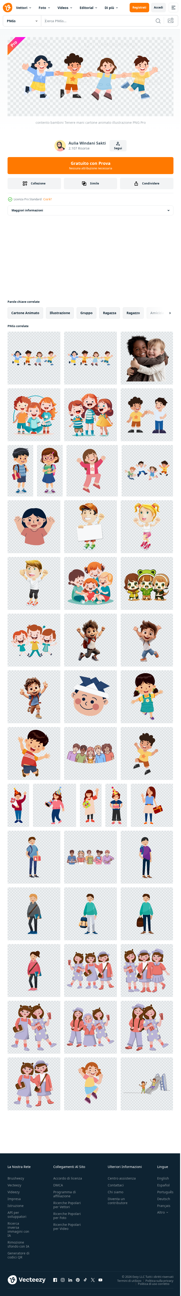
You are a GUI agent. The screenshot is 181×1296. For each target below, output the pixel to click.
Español (160, 1183)
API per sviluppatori (17, 1213)
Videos (63, 7)
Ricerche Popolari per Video (67, 1225)
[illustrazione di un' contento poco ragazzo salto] (147, 751)
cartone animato (25, 311)
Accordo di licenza (67, 1176)
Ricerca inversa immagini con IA (18, 1227)
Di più (109, 7)
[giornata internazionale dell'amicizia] (147, 968)
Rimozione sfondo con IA (18, 1242)
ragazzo (133, 311)
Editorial (86, 7)
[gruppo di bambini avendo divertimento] (34, 413)
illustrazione (60, 311)
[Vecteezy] (7, 7)
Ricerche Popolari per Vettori (67, 1203)
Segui (118, 148)
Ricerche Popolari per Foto (67, 1214)
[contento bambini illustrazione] (34, 525)
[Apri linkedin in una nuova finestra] (70, 1278)
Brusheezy (16, 1176)
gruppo (86, 311)
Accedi (158, 7)
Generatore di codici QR (18, 1253)
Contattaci (116, 1183)
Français (160, 1204)
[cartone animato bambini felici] (90, 525)
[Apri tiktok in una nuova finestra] (85, 1278)
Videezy (14, 1190)
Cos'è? (47, 199)
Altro (157, 1211)
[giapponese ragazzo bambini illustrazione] (90, 695)
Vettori (21, 7)
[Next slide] (162, 311)
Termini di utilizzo (126, 1279)
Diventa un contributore (118, 1199)
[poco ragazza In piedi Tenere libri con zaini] (50, 469)
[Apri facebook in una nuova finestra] (55, 1278)
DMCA (58, 1183)
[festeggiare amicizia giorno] (34, 1082)
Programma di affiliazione (64, 1192)
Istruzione (16, 1204)
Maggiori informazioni (27, 209)
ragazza (109, 311)
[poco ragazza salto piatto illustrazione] (90, 1082)
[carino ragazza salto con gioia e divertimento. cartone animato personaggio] (147, 695)
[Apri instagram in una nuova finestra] (63, 1278)
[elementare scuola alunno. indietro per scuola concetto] (34, 855)
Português (162, 1190)
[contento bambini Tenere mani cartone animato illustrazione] (34, 356)
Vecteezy (14, 1183)
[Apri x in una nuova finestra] (93, 1278)
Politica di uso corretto (150, 1282)
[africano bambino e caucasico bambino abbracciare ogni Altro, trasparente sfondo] (147, 356)
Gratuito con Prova (90, 165)
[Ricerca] (158, 21)
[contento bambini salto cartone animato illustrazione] (147, 469)
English (159, 1176)
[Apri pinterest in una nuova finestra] (78, 1278)
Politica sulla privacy (156, 1279)
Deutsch (160, 1197)
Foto (42, 7)
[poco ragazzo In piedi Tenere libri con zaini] (20, 469)
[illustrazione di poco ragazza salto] (92, 469)
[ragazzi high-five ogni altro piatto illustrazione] (147, 413)
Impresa (14, 1197)
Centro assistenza (122, 1176)
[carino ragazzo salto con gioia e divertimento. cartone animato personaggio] (34, 751)
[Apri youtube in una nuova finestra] (100, 1278)
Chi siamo (115, 1190)
